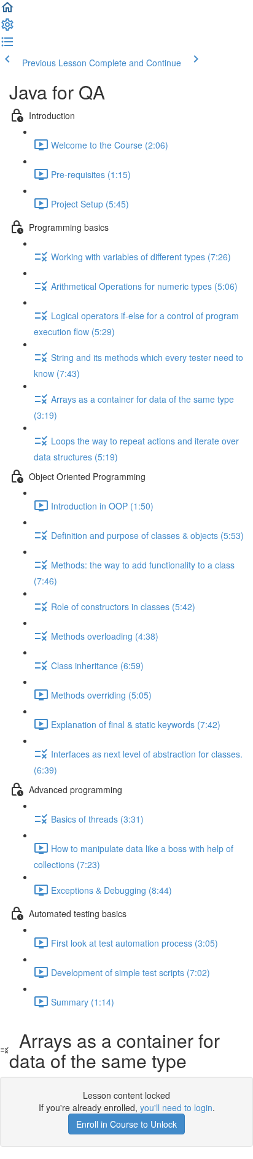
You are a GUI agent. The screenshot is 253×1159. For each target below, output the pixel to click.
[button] (7, 11)
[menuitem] (7, 28)
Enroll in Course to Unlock (126, 1124)
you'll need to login (176, 1107)
